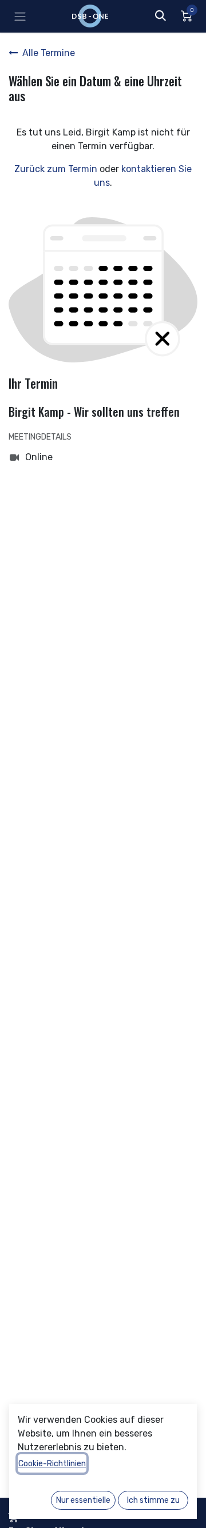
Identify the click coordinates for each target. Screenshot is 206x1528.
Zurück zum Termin (55, 168)
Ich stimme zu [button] (153, 1500)
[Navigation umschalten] (20, 16)
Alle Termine (48, 52)
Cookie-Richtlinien (52, 1464)
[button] (160, 16)
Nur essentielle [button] (83, 1500)
